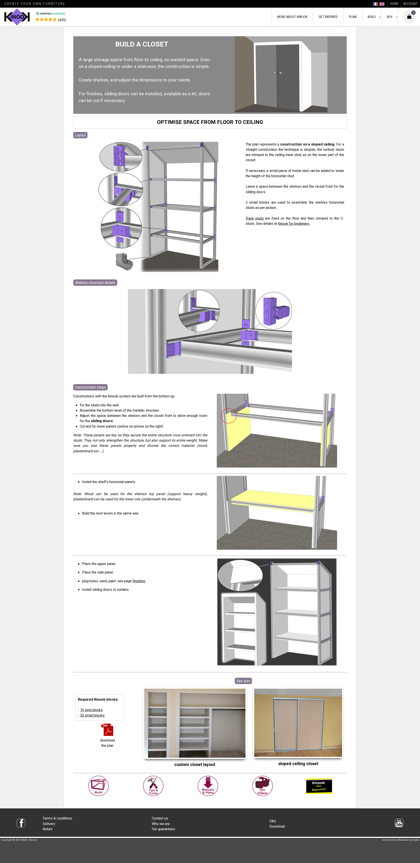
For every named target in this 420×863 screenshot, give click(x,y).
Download (277, 826)
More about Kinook (292, 17)
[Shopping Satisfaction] (50, 14)
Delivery (49, 824)
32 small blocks (92, 715)
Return (47, 829)
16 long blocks (91, 710)
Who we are (161, 824)
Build (372, 17)
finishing (139, 581)
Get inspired (328, 17)
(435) (62, 20)
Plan (353, 17)
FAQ (273, 821)
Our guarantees (163, 829)
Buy (390, 17)
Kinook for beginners (293, 223)
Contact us (160, 818)
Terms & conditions (57, 818)
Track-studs (255, 218)
